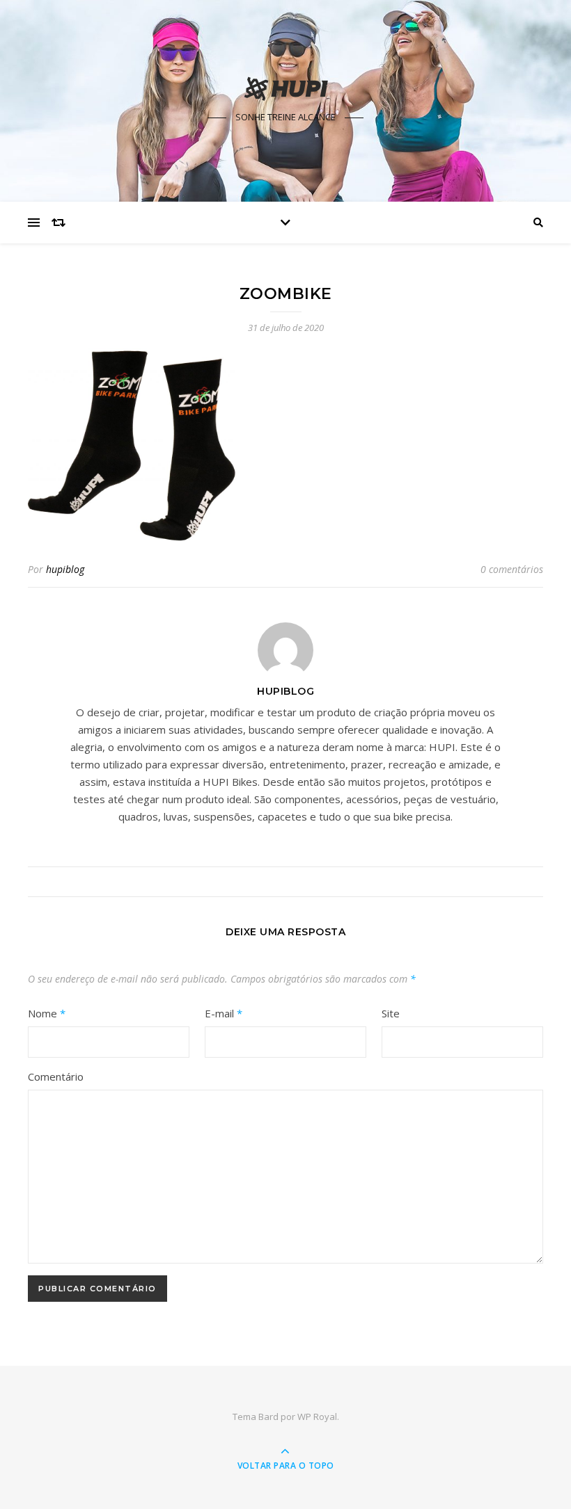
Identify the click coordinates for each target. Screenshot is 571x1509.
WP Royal (317, 1416)
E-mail (223, 1013)
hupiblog (65, 569)
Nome (46, 1013)
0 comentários (511, 569)
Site (391, 1013)
